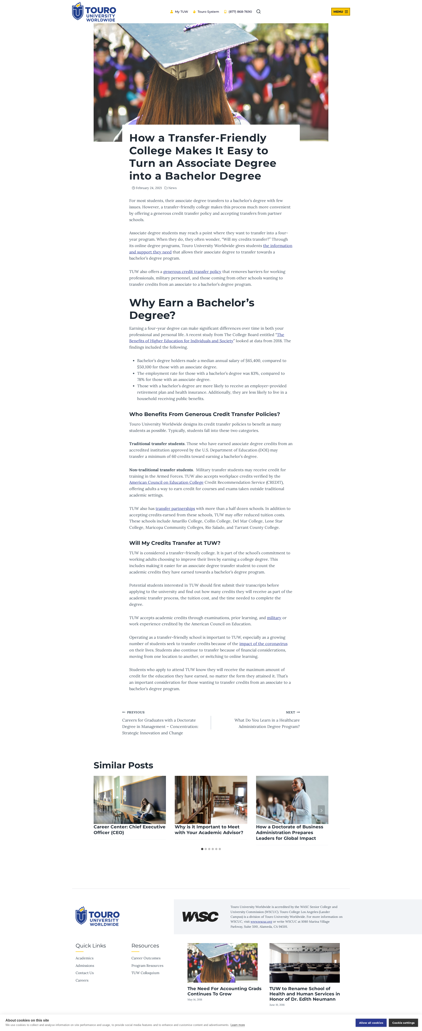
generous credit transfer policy (192, 271)
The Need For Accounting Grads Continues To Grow (224, 991)
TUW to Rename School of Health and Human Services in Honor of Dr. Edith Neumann (304, 994)
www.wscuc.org (261, 922)
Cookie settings (403, 1022)
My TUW (181, 12)
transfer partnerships (175, 508)
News (172, 188)
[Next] (321, 810)
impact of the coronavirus (263, 643)
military (274, 617)
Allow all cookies (371, 1022)
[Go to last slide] (100, 810)
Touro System (208, 12)
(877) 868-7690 (240, 12)
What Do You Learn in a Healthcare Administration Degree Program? (267, 719)
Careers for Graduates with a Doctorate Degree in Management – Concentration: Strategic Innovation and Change (160, 722)
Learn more (238, 1025)
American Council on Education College (166, 482)
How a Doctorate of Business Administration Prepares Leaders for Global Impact (289, 832)
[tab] (202, 849)
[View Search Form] (258, 11)
